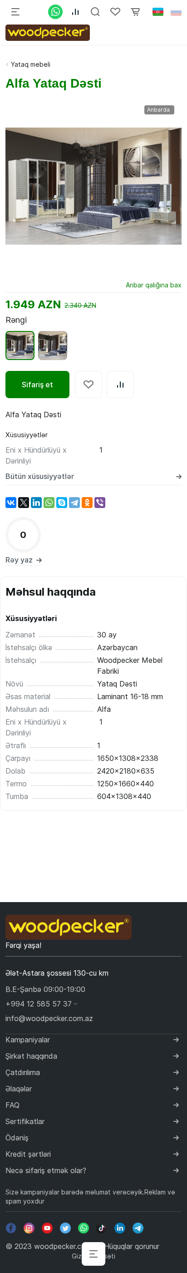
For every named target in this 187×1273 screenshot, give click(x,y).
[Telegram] (74, 502)
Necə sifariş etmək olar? (45, 1170)
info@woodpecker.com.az (49, 1018)
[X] (23, 502)
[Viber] (99, 502)
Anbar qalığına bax (154, 285)
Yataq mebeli (30, 64)
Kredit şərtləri (28, 1154)
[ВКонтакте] (10, 502)
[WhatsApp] (49, 502)
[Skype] (61, 502)
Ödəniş (17, 1137)
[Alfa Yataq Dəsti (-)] (52, 345)
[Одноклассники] (87, 502)
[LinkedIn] (36, 502)
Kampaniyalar (27, 1039)
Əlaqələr (18, 1088)
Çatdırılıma (22, 1072)
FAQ (12, 1105)
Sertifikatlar (24, 1121)
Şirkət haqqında (31, 1056)
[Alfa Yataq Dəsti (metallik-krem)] (19, 345)
